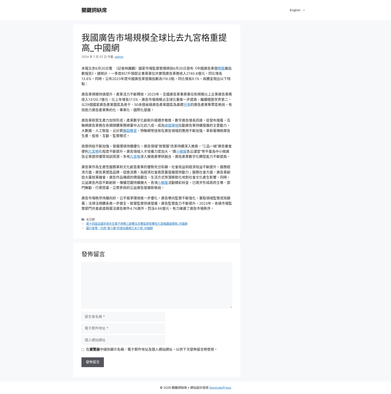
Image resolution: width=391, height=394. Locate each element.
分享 (186, 105)
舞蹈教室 (130, 131)
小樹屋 (181, 151)
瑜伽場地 (171, 125)
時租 (221, 68)
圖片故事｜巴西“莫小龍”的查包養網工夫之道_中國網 (119, 228)
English (295, 10)
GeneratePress (220, 388)
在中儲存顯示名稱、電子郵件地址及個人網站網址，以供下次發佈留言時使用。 (151, 349)
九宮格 (93, 151)
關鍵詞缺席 (94, 10)
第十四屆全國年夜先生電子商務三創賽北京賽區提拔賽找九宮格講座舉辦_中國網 (136, 223)
